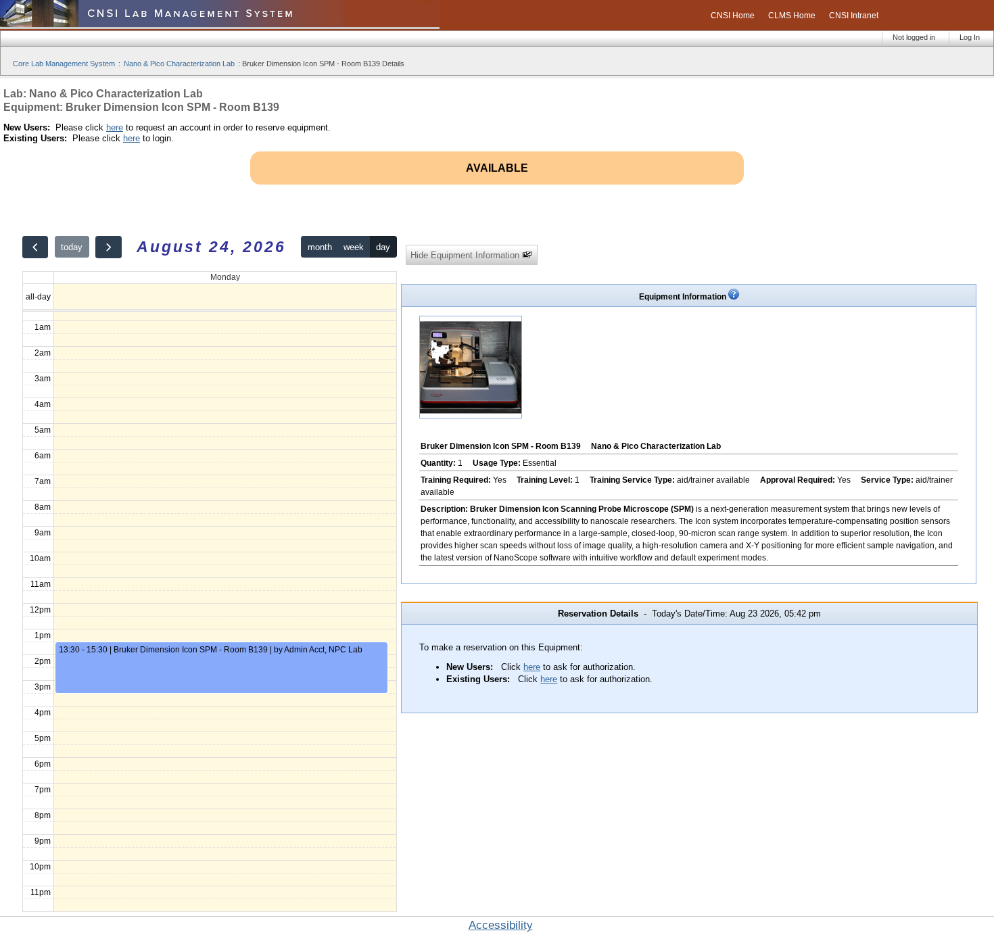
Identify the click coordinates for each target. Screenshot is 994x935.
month (320, 247)
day (383, 247)
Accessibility (501, 925)
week (354, 247)
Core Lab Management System (64, 63)
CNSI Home (733, 15)
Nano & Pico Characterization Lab (179, 63)
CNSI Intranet (853, 15)
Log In (970, 37)
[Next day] (108, 247)
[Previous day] (35, 247)
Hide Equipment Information (466, 255)
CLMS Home (791, 15)
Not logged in (914, 37)
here (114, 127)
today (71, 247)
